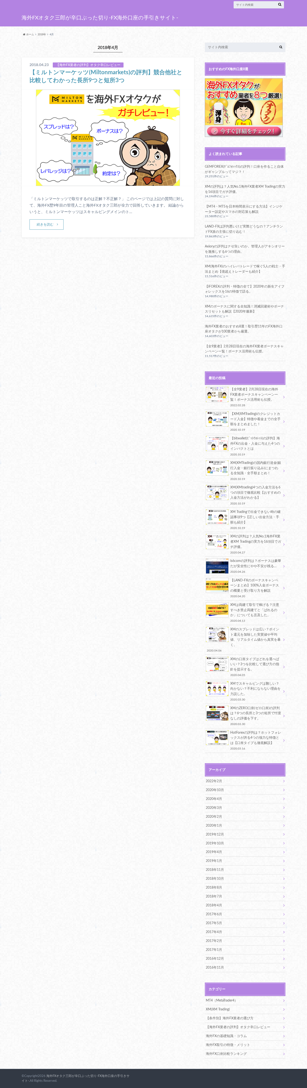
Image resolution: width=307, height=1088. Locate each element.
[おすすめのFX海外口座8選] (244, 134)
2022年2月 (214, 781)
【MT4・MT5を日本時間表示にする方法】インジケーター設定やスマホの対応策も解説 (244, 209)
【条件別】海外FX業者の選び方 (230, 1018)
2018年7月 (214, 896)
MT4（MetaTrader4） (222, 1000)
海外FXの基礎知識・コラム (226, 1036)
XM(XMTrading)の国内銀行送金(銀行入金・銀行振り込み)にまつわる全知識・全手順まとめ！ (255, 470)
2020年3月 (214, 808)
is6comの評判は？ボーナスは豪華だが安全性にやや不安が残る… (255, 566)
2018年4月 (214, 905)
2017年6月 (214, 914)
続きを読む (45, 224)
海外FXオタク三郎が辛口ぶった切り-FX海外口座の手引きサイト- (100, 17)
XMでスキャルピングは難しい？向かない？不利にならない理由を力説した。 (255, 691)
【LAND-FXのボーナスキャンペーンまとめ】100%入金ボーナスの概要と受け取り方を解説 (254, 588)
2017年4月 (214, 932)
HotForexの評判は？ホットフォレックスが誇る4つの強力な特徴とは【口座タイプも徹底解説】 (255, 740)
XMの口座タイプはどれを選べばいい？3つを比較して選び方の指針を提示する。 (254, 666)
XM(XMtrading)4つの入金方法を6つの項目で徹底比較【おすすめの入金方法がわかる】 (255, 495)
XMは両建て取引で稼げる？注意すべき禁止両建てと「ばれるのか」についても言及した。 (254, 612)
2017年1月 (214, 950)
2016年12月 (215, 958)
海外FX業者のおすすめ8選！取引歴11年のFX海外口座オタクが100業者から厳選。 (244, 329)
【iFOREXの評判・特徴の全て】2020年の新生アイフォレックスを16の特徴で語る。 (244, 289)
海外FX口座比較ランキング (226, 1054)
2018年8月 (214, 887)
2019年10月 (215, 843)
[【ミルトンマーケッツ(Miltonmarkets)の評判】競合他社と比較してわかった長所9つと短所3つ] (108, 183)
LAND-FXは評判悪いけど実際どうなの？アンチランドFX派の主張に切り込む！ (244, 229)
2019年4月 (214, 852)
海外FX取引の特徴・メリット (228, 1045)
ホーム (29, 34)
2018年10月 (215, 878)
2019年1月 (214, 861)
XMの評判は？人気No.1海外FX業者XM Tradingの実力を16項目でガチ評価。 (245, 189)
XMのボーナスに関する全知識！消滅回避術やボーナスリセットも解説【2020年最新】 (244, 309)
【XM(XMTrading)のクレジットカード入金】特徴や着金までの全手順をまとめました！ (255, 421)
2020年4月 (214, 799)
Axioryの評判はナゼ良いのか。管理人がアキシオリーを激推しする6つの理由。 (245, 249)
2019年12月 (215, 834)
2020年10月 (215, 790)
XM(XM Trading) (218, 1009)
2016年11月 (215, 967)
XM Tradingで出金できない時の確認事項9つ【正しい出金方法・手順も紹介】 (255, 519)
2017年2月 (214, 941)
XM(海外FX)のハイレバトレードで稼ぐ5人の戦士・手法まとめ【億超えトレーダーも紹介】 (245, 268)
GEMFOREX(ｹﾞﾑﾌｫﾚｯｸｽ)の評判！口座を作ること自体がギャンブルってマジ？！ (244, 169)
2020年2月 (214, 816)
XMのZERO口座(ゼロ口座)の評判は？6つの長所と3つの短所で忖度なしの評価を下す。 (255, 715)
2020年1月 (214, 825)
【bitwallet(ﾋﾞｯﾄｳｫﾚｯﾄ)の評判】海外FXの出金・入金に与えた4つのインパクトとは (255, 446)
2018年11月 (215, 870)
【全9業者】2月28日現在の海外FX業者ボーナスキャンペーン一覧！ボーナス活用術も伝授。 (244, 348)
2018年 (42, 34)
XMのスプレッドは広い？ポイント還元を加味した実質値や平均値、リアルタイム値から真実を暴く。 (244, 639)
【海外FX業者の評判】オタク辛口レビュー (238, 1027)
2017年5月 (214, 923)
